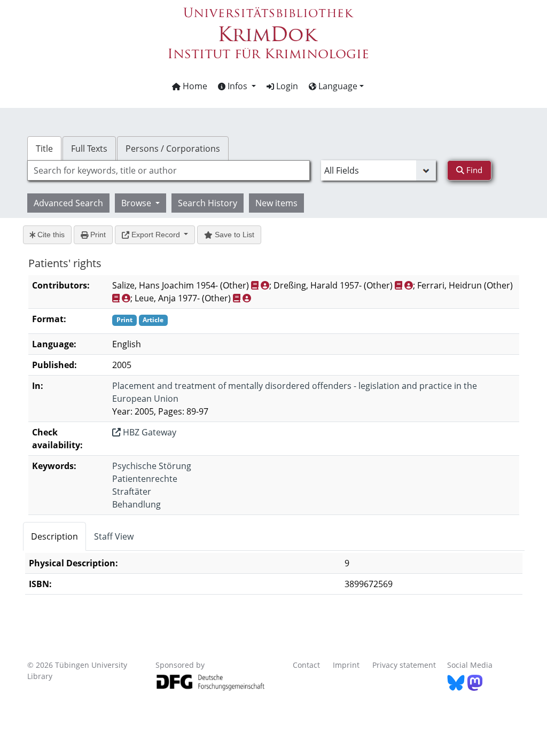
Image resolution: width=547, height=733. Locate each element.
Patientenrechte (144, 479)
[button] (237, 86)
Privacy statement (404, 665)
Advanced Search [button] (68, 203)
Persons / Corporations (173, 148)
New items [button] (276, 203)
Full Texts (89, 148)
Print (97, 234)
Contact (306, 665)
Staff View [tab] (114, 536)
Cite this (50, 234)
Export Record (155, 234)
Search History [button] (207, 203)
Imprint (346, 665)
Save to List (233, 234)
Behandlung (136, 504)
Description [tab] (54, 536)
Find (473, 170)
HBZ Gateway (148, 432)
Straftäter (131, 491)
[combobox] (168, 170)
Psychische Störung (151, 466)
